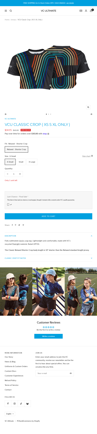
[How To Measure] (91, 156)
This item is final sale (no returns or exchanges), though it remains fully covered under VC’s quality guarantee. (41, 200)
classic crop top (25, 241)
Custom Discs (10, 371)
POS (18, 421)
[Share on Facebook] (12, 225)
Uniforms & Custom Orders (16, 366)
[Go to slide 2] (48, 114)
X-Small (10, 162)
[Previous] (6, 114)
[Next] (91, 114)
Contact (8, 389)
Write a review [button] (48, 336)
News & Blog (10, 361)
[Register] (71, 373)
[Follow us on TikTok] (21, 403)
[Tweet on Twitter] (19, 225)
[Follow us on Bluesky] (27, 403)
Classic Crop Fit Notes (15, 258)
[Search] (11, 11)
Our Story (9, 357)
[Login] (86, 11)
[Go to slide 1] (46, 114)
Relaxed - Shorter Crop (16, 149)
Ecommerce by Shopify (31, 421)
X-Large (32, 162)
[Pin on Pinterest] (15, 225)
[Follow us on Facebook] (8, 403)
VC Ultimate (10, 119)
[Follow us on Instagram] (14, 403)
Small (21, 162)
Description (10, 236)
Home (7, 20)
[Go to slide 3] (50, 114)
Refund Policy (10, 380)
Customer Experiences (14, 375)
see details (70, 3)
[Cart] (91, 11)
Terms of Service (11, 385)
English (8, 414)
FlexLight (16, 244)
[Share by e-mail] (23, 225)
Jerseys (13, 20)
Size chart (86, 156)
